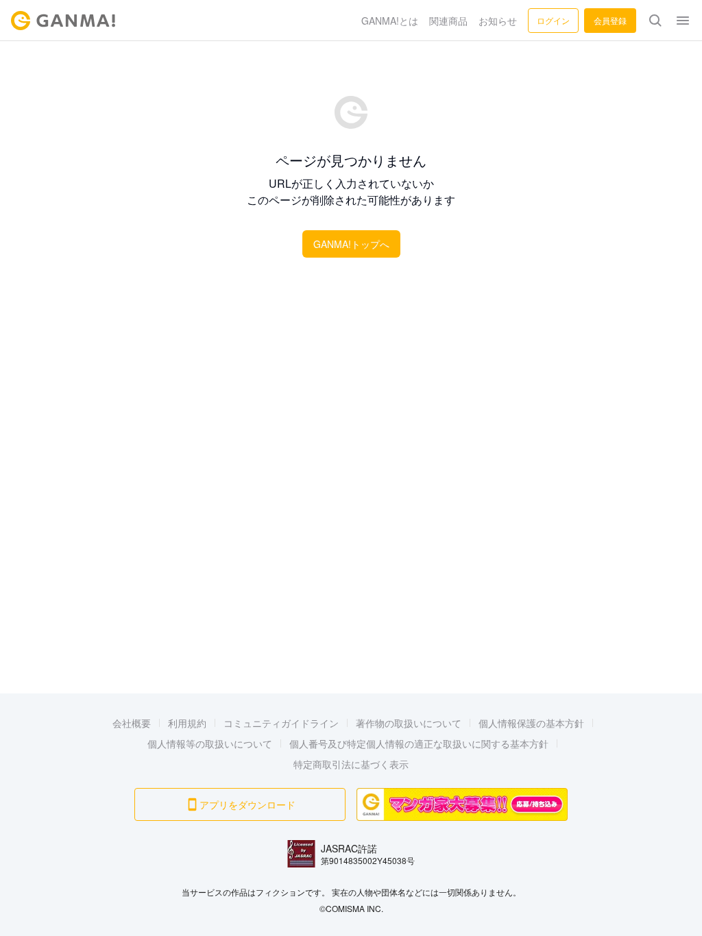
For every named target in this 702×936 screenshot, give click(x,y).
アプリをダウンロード (247, 804)
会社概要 (131, 723)
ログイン (553, 20)
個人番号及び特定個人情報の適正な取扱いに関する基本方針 (418, 743)
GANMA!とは (389, 20)
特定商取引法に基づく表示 (351, 764)
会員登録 (610, 20)
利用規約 (187, 723)
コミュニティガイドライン (281, 723)
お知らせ (498, 20)
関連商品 (448, 20)
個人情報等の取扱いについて (209, 743)
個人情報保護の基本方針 (531, 723)
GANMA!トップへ (351, 244)
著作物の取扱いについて (408, 723)
